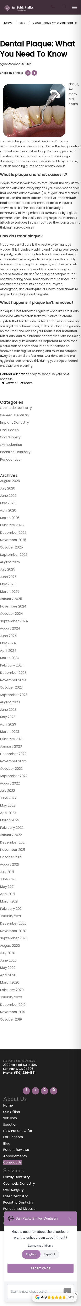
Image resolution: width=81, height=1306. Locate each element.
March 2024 (10, 657)
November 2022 (13, 761)
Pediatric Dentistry (15, 452)
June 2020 (8, 960)
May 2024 (8, 643)
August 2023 (10, 702)
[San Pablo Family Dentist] (18, 11)
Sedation (10, 1124)
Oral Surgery (10, 437)
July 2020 (7, 953)
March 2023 (9, 731)
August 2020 (10, 945)
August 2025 (10, 562)
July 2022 (7, 790)
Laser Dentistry (15, 1196)
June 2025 (8, 576)
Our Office (11, 1111)
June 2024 (8, 635)
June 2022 (8, 798)
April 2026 (8, 510)
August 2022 (10, 783)
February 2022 (11, 827)
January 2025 (11, 598)
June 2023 (8, 709)
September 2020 (14, 938)
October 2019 (11, 1019)
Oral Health (9, 430)
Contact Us (12, 1162)
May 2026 (8, 503)
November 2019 (12, 1012)
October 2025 (11, 547)
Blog (23, 23)
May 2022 (7, 805)
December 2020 (13, 923)
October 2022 (11, 768)
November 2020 (13, 930)
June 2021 (8, 879)
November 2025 (13, 539)
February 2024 (12, 665)
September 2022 (13, 776)
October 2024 (11, 613)
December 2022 (13, 753)
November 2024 (13, 606)
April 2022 (8, 812)
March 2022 (9, 820)
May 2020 (8, 967)
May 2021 (7, 886)
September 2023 (13, 694)
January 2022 (11, 835)
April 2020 (8, 975)
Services (10, 1118)
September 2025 (14, 554)
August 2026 (10, 480)
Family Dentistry (16, 1177)
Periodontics (10, 459)
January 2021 (10, 916)
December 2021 (13, 842)
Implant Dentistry (14, 422)
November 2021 (12, 849)
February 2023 (11, 739)
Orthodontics (11, 444)
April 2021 (7, 894)
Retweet (11, 383)
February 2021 (11, 908)
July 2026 (7, 488)
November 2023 (13, 680)
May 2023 (7, 716)
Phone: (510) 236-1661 (19, 1073)
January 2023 (11, 746)
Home (8, 1105)
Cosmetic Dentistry (16, 407)
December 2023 (13, 672)
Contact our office (13, 374)
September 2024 (14, 621)
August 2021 (9, 864)
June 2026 (8, 495)
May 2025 (8, 584)
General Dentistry (14, 415)
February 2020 (12, 989)
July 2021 (7, 871)
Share (28, 383)
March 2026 (9, 517)
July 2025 (7, 569)
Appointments (15, 1156)
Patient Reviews (16, 1149)
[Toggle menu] (74, 8)
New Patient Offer (17, 1130)
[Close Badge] (76, 1294)
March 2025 (9, 591)
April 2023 (8, 724)
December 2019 (13, 1004)
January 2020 (11, 997)
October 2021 (11, 857)
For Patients (13, 1137)
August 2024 (10, 628)
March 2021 (9, 901)
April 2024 (8, 650)
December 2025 (13, 532)
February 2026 (12, 525)
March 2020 (9, 982)
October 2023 (11, 687)
